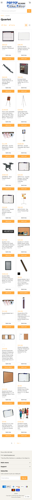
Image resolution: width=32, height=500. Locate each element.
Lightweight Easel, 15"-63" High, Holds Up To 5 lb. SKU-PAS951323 (23, 114)
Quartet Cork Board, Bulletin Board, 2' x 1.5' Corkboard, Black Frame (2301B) (8, 393)
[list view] (29, 25)
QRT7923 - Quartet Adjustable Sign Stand (23, 146)
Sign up (24, 478)
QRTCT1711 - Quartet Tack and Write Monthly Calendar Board (8, 212)
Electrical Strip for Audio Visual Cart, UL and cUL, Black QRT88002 (7, 81)
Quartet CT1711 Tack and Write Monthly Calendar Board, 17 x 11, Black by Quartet (7, 426)
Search (16, 493)
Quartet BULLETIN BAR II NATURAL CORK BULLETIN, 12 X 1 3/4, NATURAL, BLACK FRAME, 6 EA (24, 316)
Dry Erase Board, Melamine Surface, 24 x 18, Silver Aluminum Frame (24, 49)
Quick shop (8, 55)
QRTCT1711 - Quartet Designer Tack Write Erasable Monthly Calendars (23, 179)
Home (2, 15)
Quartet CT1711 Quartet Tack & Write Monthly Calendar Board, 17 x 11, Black (23, 390)
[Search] (29, 11)
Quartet (3, 49)
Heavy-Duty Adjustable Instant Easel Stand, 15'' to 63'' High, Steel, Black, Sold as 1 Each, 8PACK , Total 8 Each (8, 114)
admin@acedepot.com (9, 455)
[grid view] (26, 25)
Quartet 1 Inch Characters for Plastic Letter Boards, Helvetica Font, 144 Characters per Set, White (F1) (8, 245)
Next (18, 443)
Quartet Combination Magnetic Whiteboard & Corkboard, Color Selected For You (23, 350)
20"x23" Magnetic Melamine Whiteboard (8, 47)
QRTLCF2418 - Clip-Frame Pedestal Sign (23, 210)
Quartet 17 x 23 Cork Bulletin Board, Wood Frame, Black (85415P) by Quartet (24, 244)
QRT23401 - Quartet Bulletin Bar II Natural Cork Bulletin (7, 147)
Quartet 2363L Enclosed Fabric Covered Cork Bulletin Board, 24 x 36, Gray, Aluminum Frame (7, 279)
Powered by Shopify (16, 497)
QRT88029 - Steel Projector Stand (7, 177)
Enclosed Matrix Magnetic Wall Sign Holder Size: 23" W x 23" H (23, 81)
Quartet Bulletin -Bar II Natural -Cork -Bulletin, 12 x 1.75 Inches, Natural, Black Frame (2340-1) (24, 282)
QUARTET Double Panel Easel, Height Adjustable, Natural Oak (23, 426)
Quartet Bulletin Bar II (7, 313)
